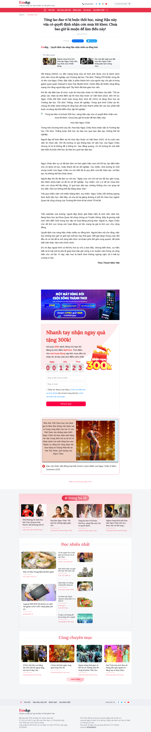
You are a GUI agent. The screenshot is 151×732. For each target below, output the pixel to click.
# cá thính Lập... (63, 608)
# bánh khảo (70, 589)
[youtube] (106, 4)
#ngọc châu (73, 481)
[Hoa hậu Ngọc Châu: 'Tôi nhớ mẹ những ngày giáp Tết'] (61, 511)
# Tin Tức (61, 575)
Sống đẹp (77, 10)
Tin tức (51, 10)
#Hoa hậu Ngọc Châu (84, 481)
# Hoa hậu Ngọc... (122, 530)
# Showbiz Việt (27, 530)
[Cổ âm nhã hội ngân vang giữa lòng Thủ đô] (62, 653)
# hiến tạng (70, 622)
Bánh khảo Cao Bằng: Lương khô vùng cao (66, 584)
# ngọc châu (92, 530)
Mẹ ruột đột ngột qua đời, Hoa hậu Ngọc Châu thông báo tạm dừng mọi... (105, 62)
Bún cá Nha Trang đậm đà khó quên (38, 572)
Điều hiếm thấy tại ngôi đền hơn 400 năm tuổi (66, 570)
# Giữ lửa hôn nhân (56, 530)
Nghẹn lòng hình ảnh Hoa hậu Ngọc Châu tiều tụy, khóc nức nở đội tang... (67, 62)
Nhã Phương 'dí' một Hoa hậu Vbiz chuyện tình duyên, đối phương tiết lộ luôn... (33, 522)
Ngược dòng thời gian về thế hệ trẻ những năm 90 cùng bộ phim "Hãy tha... (88, 667)
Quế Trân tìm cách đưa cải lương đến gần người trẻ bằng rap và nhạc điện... (116, 667)
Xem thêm (75, 679)
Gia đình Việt (98, 10)
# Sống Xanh (27, 614)
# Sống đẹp (62, 622)
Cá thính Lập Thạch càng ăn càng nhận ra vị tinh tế (66, 599)
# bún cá (33, 576)
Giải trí (21, 15)
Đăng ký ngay (66, 404)
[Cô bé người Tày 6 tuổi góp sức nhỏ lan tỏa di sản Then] (85, 557)
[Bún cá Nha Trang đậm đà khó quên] (38, 560)
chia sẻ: (66, 41)
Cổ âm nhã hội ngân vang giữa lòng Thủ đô (61, 666)
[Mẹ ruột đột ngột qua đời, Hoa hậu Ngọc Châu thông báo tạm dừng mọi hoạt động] (87, 62)
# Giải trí (61, 561)
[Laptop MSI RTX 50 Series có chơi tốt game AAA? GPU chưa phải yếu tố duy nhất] (38, 592)
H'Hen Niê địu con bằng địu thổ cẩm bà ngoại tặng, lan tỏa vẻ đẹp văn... (34, 667)
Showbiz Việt (32, 15)
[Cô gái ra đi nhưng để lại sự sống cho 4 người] (85, 618)
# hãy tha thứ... (93, 675)
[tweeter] (99, 4)
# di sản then (68, 561)
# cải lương (119, 675)
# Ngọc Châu (67, 530)
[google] (103, 4)
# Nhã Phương (37, 530)
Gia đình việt (65, 702)
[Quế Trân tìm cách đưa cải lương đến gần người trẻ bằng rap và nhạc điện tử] (117, 653)
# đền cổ (67, 575)
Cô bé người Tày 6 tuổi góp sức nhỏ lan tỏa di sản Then (66, 555)
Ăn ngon (87, 10)
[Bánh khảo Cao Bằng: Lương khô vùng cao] (85, 586)
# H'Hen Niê (37, 675)
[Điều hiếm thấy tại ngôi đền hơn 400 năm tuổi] (85, 572)
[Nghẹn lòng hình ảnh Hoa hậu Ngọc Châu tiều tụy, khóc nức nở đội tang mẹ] (49, 62)
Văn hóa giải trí (64, 10)
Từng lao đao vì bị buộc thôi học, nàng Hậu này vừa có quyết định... (89, 523)
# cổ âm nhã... (65, 672)
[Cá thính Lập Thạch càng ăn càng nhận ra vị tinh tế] (85, 602)
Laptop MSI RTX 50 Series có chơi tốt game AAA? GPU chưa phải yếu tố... (38, 606)
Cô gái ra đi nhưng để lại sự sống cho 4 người (66, 616)
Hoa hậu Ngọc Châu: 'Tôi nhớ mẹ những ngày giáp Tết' (60, 523)
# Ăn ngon (26, 576)
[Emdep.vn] (25, 2)
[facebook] (96, 4)
